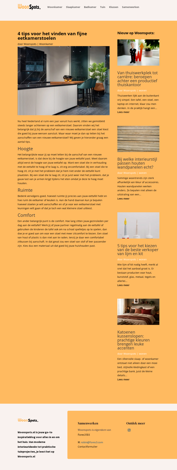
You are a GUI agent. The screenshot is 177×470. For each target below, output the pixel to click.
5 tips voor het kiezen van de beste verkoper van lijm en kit (137, 249)
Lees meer (123, 112)
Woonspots (30, 44)
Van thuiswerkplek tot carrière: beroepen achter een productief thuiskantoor (137, 78)
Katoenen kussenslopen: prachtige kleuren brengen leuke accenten (133, 340)
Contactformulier (87, 446)
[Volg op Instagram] (129, 430)
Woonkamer (46, 44)
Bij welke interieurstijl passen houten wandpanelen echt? (137, 163)
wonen (143, 90)
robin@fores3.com (92, 442)
